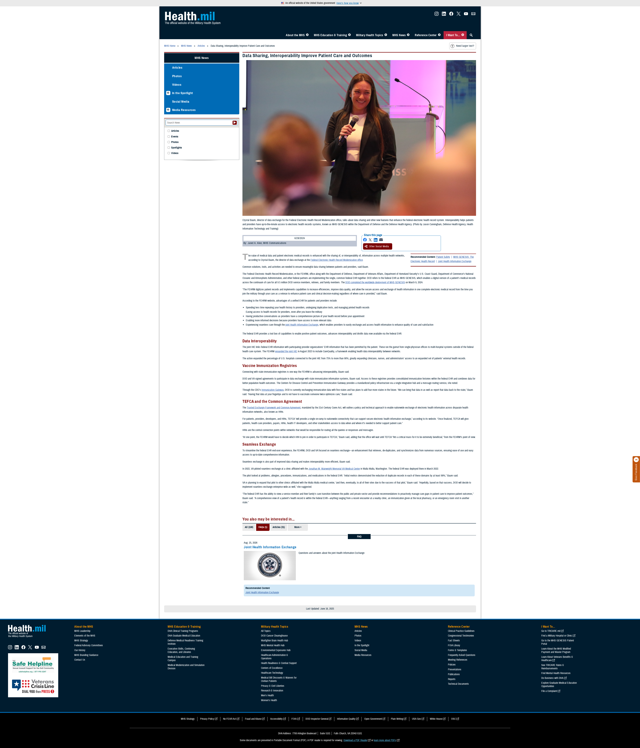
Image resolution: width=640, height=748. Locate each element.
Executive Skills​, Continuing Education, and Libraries (181, 650)
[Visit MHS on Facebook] (451, 15)
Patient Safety (443, 257)
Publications (454, 674)
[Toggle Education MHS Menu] (349, 35)
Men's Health (267, 695)
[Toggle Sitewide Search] (471, 35)
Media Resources (184, 110)
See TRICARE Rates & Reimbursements (552, 666)
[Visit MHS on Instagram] (437, 15)
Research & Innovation (272, 690)
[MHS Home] (29, 637)
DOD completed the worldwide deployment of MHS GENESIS (375, 282)
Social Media (180, 101)
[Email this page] (381, 240)
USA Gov (416, 719)
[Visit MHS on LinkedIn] (444, 15)
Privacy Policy (207, 719)
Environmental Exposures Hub (275, 650)
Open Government (373, 719)
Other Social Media (379, 246)
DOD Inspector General (317, 719)
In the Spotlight (182, 93)
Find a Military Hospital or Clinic (556, 635)
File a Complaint (549, 691)
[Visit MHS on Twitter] (459, 15)
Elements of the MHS (84, 635)
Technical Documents (458, 684)
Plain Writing (397, 719)
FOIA (294, 719)
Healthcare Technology (272, 673)
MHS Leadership (82, 631)
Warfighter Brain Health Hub (274, 640)
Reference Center (426, 35)
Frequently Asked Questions (461, 655)
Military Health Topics (369, 35)
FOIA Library (454, 645)
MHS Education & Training (330, 35)
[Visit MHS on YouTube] (466, 15)
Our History (79, 650)
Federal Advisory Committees (88, 645)
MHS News (399, 35)
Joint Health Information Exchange (454, 261)
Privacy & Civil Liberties (272, 686)
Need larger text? (465, 46)
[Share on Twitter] (370, 240)
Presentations (454, 669)
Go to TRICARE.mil (550, 631)
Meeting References (457, 659)
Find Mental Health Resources (556, 673)
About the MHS (295, 35)
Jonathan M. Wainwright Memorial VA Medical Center (334, 468)
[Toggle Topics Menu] (386, 35)
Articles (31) (279, 527)
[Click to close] (636, 459)
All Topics (266, 631)
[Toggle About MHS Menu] (307, 35)
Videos (177, 85)
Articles (177, 67)
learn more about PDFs (385, 740)
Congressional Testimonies (461, 635)
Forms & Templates (457, 650)
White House (436, 719)
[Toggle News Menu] (408, 35)
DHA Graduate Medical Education (184, 635)
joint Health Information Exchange (301, 324)
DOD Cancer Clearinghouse (274, 635)
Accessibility (276, 719)
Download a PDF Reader (355, 740)
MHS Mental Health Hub (272, 645)
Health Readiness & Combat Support (279, 663)
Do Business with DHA (552, 678)
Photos (177, 76)
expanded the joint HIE (286, 351)
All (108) (249, 527)
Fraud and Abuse (253, 719)
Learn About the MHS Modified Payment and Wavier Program (556, 650)
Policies (452, 664)
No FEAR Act (229, 719)
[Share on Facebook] (365, 240)
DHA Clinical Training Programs (183, 631)
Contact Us (79, 659)
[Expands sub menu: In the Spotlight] (168, 93)
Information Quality (346, 719)
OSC (453, 719)
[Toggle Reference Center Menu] (439, 35)
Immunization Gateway (273, 390)
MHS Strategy (81, 640)
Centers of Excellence (271, 668)
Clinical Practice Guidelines (461, 631)
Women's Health (269, 700)
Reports (451, 679)
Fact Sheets (454, 640)
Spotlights (176, 147)
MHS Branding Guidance (86, 655)
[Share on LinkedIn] (375, 240)
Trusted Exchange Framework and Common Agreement (274, 407)
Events (174, 136)
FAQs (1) (263, 527)
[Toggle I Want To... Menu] (462, 35)
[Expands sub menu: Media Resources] (168, 110)
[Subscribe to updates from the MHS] (473, 15)
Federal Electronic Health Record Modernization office (337, 260)
